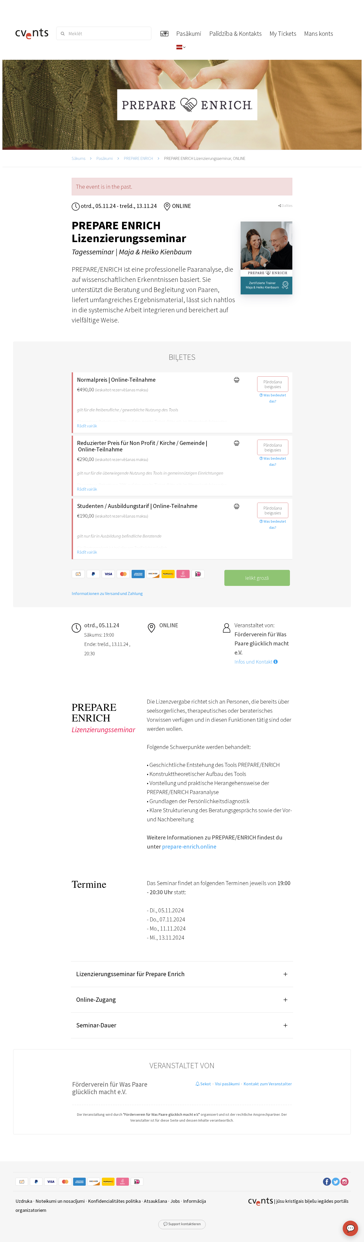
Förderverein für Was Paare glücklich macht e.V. (109, 1088)
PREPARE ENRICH (138, 158)
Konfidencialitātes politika (114, 1201)
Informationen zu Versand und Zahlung (107, 593)
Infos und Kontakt (253, 662)
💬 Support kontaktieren (182, 1224)
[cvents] (32, 33)
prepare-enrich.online (189, 846)
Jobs (175, 1201)
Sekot (205, 1083)
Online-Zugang (96, 999)
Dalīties (286, 205)
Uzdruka (23, 1201)
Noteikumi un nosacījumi (60, 1201)
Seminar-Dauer (96, 1025)
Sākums (78, 158)
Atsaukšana (155, 1201)
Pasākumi (104, 158)
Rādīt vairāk (87, 425)
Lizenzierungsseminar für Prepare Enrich (130, 974)
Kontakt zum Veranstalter (268, 1083)
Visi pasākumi (227, 1083)
